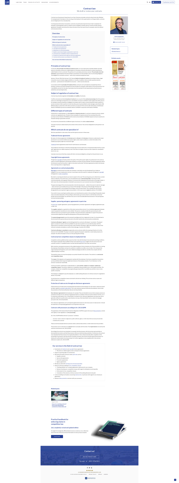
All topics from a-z (116, 51)
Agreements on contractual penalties (61, 50)
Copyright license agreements (59, 48)
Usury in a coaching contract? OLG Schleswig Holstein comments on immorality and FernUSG (59, 406)
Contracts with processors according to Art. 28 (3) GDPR (65, 57)
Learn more (57, 436)
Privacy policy (92, 474)
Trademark (53, 144)
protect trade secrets (66, 288)
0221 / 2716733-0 (94, 461)
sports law (54, 204)
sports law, (75, 354)
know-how (82, 241)
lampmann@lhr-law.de (120, 42)
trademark (64, 349)
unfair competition (63, 173)
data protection (97, 310)
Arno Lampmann (119, 36)
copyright (101, 172)
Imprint (100, 474)
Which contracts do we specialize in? (61, 45)
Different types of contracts (59, 42)
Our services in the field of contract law (62, 59)
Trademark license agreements (59, 46)
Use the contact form (89, 456)
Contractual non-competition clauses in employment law (65, 53)
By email (82, 461)
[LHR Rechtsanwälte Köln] (7, 3)
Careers (106, 474)
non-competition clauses (75, 365)
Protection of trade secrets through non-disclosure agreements (67, 55)
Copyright (59, 159)
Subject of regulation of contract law (61, 39)
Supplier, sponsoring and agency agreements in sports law (65, 52)
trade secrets (78, 374)
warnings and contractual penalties (73, 363)
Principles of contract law (58, 36)
